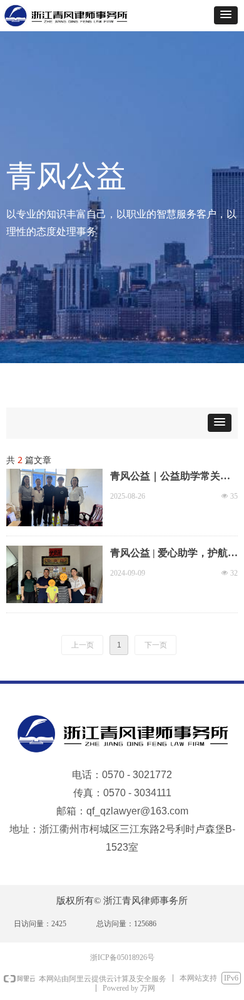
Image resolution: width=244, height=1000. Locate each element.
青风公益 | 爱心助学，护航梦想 (174, 554)
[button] (226, 15)
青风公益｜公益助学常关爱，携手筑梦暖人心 (165, 477)
